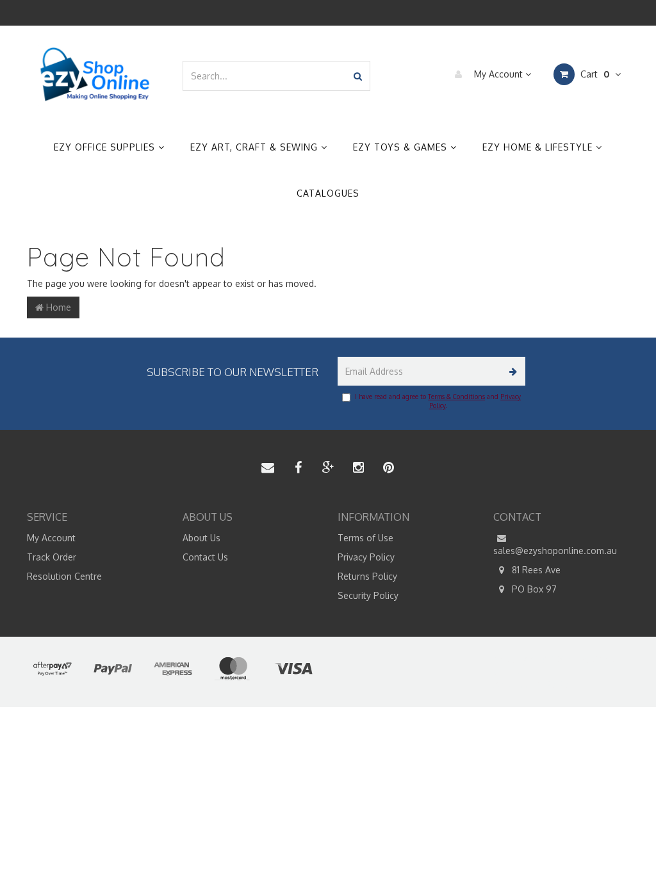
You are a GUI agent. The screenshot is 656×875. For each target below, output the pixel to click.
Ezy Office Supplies (106, 147)
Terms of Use (365, 537)
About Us (201, 537)
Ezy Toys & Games (401, 147)
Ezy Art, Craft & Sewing (255, 147)
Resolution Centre (64, 576)
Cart (593, 74)
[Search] (358, 75)
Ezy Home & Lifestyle (539, 147)
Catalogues (328, 193)
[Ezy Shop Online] (95, 74)
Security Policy (368, 595)
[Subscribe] (510, 371)
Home (57, 307)
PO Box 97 (533, 589)
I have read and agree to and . (438, 401)
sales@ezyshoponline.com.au (555, 550)
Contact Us (205, 557)
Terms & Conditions (456, 396)
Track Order (51, 557)
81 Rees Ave (535, 569)
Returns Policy (367, 576)
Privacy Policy (366, 557)
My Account (498, 74)
